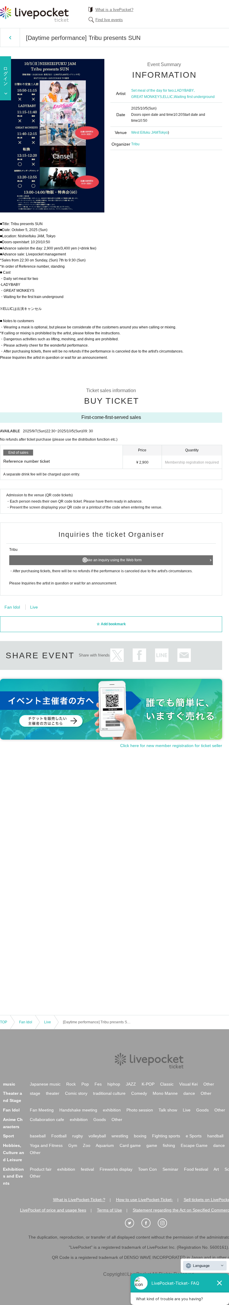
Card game (130, 1145)
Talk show (168, 1110)
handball (215, 1136)
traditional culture (109, 1093)
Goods (202, 1110)
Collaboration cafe (47, 1119)
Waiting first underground (194, 97)
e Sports (194, 1136)
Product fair (41, 1169)
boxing (140, 1136)
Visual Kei (188, 1084)
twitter (117, 655)
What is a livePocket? (114, 9)
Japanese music (45, 1084)
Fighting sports (166, 1136)
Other (208, 1084)
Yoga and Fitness (46, 1145)
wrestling (120, 1136)
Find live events (109, 20)
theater (52, 1093)
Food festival (196, 1169)
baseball (38, 1136)
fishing (169, 1145)
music (9, 1084)
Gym (72, 1145)
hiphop (113, 1084)
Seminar (170, 1169)
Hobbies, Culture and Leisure (13, 1152)
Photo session (139, 1110)
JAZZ (131, 1084)
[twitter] (132, 1223)
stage (35, 1093)
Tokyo (163, 132)
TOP (3, 1022)
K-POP (148, 1084)
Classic (167, 1084)
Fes (98, 1084)
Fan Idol (12, 607)
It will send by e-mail (184, 655)
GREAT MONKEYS (146, 97)
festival (87, 1169)
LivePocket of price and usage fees (53, 1210)
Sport (8, 1136)
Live (34, 607)
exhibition (112, 1110)
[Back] (10, 37)
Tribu (135, 144)
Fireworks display (116, 1169)
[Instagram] (165, 1223)
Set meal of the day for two (152, 90)
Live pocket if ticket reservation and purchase (34, 14)
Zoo (86, 1145)
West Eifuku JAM (144, 132)
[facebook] (149, 1223)
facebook (139, 655)
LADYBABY (184, 90)
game (151, 1145)
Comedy (139, 1093)
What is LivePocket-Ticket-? (79, 1199)
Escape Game (194, 1145)
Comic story (76, 1093)
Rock (71, 1084)
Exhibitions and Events (13, 1176)
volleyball (97, 1136)
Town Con (147, 1169)
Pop (85, 1084)
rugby (77, 1136)
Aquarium (105, 1145)
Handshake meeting (78, 1110)
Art (216, 1169)
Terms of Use (109, 1210)
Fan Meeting (42, 1110)
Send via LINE (161, 655)
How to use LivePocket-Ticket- (144, 1199)
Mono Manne (165, 1093)
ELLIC (168, 97)
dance (189, 1093)
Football (58, 1136)
